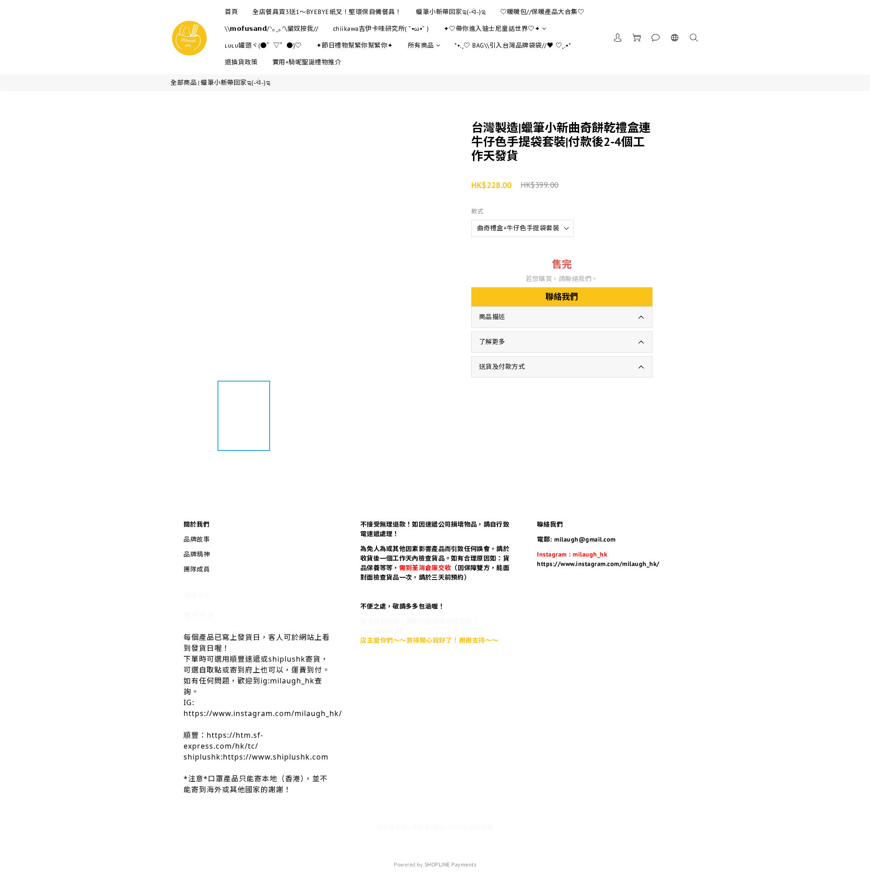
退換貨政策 (241, 62)
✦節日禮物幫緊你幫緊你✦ (354, 45)
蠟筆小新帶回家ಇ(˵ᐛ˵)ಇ (451, 12)
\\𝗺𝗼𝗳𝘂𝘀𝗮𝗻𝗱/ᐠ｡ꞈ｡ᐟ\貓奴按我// (272, 28)
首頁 (231, 12)
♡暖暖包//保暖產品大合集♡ (542, 12)
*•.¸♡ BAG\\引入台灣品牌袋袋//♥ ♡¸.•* (512, 45)
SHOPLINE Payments (451, 864)
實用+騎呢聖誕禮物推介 (307, 62)
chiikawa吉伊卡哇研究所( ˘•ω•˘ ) (381, 28)
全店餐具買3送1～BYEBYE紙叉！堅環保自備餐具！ (326, 12)
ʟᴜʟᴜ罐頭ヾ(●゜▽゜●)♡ (263, 45)
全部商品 (183, 82)
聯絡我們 (562, 296)
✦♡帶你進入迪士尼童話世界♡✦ (492, 28)
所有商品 (421, 45)
